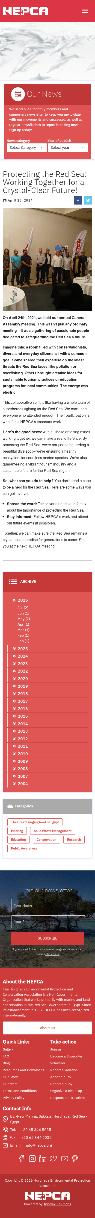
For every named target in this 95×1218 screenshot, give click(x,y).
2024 (23, 656)
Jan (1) (23, 641)
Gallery (8, 1049)
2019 (23, 686)
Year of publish (59, 140)
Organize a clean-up (66, 1090)
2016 (23, 709)
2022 (23, 671)
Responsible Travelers (67, 1097)
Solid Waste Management (52, 831)
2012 (23, 739)
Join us (56, 1049)
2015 (23, 716)
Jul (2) (23, 608)
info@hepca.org (39, 1145)
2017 (23, 701)
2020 (23, 679)
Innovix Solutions (57, 1204)
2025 (23, 649)
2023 (23, 664)
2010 (23, 754)
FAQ (6, 1056)
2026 (23, 600)
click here (52, 954)
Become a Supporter (66, 1056)
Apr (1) (23, 624)
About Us (47, 1028)
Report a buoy (61, 1083)
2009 (23, 761)
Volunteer (57, 1063)
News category (18, 140)
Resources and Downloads (23, 1070)
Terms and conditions (20, 1090)
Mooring (17, 831)
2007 (23, 776)
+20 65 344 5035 (36, 1130)
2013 (23, 731)
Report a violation (64, 1070)
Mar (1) (24, 630)
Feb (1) (23, 635)
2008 (23, 769)
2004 (23, 784)
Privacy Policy (13, 1097)
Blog (6, 1063)
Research (74, 839)
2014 (23, 724)
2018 (23, 694)
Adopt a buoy (60, 1077)
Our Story (10, 1077)
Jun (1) (23, 613)
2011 (23, 746)
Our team (10, 1083)
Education (18, 839)
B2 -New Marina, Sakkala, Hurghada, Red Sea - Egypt (48, 1119)
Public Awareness (24, 848)
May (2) (24, 619)
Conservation (46, 839)
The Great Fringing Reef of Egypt (35, 822)
